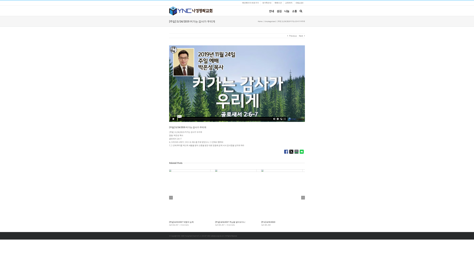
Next (301, 35)
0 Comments (231, 225)
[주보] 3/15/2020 (176, 222)
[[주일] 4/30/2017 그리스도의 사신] (259, 170)
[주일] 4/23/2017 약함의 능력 (273, 222)
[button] (301, 10)
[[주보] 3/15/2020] (213, 170)
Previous (293, 35)
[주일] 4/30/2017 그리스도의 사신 (229, 222)
